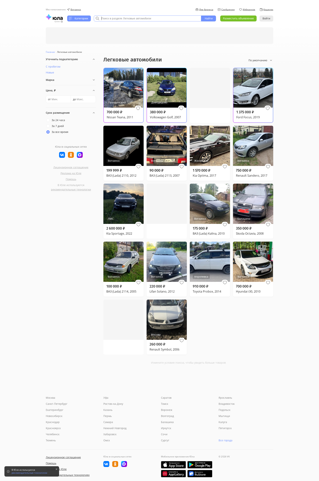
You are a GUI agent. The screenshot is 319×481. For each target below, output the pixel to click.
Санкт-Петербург (56, 404)
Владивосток (227, 404)
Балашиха (167, 422)
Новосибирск (54, 416)
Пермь (107, 416)
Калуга (223, 422)
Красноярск (53, 428)
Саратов (166, 397)
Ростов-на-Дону (113, 404)
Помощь (71, 179)
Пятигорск (225, 428)
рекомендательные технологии (71, 189)
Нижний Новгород (114, 428)
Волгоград (167, 416)
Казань (107, 410)
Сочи (164, 434)
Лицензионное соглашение (70, 167)
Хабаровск (109, 434)
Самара (108, 422)
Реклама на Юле (71, 173)
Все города (225, 440)
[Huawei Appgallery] (173, 473)
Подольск (224, 410)
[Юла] (54, 17)
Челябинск (52, 434)
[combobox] (147, 18)
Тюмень (51, 440)
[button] (138, 108)
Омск (106, 440)
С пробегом (53, 66)
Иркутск (166, 428)
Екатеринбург (54, 410)
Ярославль (225, 397)
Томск (164, 404)
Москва (50, 397)
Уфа (105, 397)
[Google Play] (199, 464)
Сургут (165, 440)
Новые (50, 72)
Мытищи (224, 416)
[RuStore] (199, 473)
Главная (50, 52)
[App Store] (173, 464)
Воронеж (166, 410)
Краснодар (53, 422)
